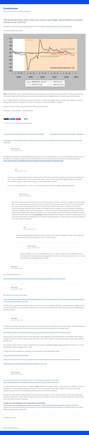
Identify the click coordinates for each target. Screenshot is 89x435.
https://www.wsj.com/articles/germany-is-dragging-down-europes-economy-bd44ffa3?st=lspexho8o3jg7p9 (34, 278)
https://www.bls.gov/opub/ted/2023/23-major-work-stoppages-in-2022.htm (25, 364)
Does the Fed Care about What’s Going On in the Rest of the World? (23, 134)
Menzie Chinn (28, 123)
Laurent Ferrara (28, 26)
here (38, 106)
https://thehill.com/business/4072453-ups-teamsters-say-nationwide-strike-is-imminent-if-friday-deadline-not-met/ (37, 332)
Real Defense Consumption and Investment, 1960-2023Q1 (68, 134)
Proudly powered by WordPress (11, 427)
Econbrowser (10, 8)
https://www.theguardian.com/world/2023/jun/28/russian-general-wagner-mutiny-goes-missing (31, 382)
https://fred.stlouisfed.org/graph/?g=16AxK (15, 355)
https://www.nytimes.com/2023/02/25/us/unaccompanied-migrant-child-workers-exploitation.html (33, 161)
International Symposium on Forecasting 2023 (58, 26)
